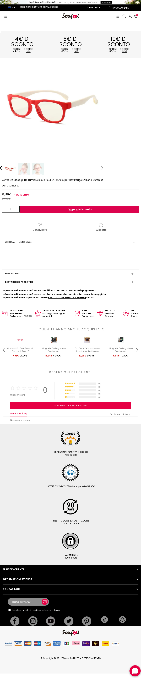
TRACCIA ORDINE (120, 7)
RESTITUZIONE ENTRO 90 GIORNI (66, 297)
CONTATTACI (93, 7)
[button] (5, 16)
